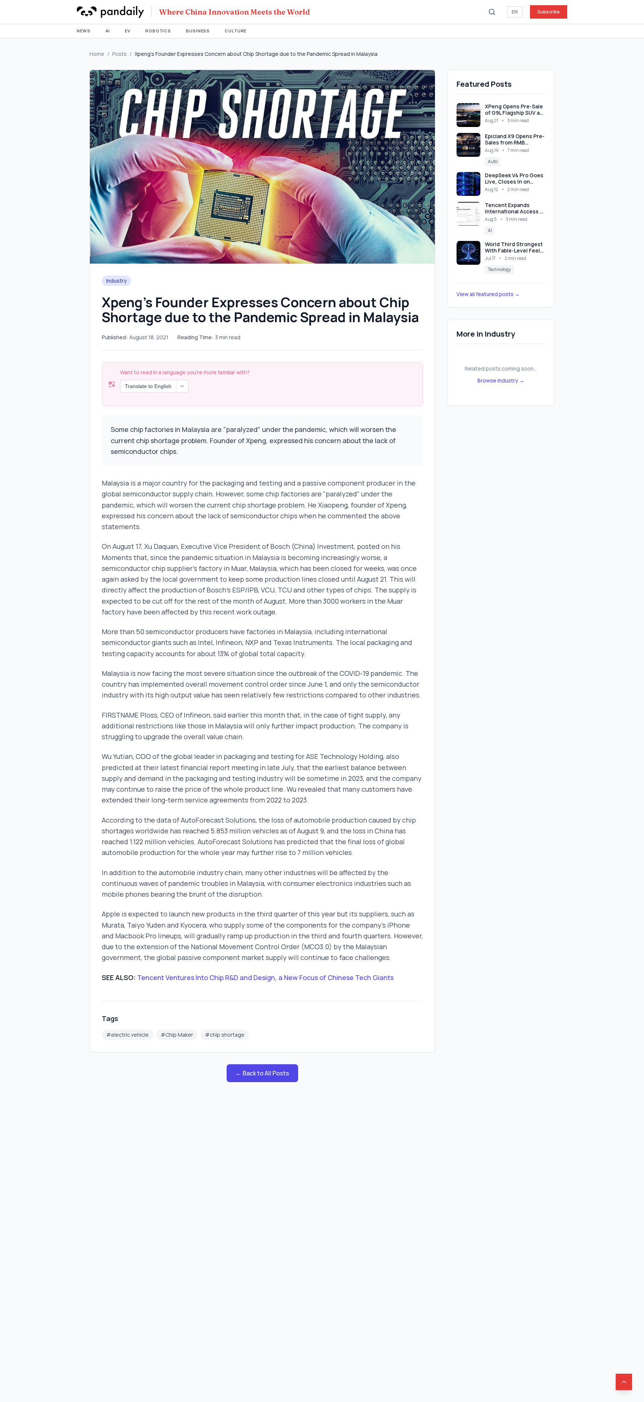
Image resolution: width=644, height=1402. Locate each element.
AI (107, 31)
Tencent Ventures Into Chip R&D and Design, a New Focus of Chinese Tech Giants (265, 977)
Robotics (158, 31)
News (84, 31)
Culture (235, 31)
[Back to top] (624, 1382)
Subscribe (548, 12)
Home (96, 53)
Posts (119, 53)
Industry (116, 280)
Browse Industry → (500, 380)
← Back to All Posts (262, 1073)
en (515, 12)
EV (127, 31)
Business (198, 31)
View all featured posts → (488, 294)
